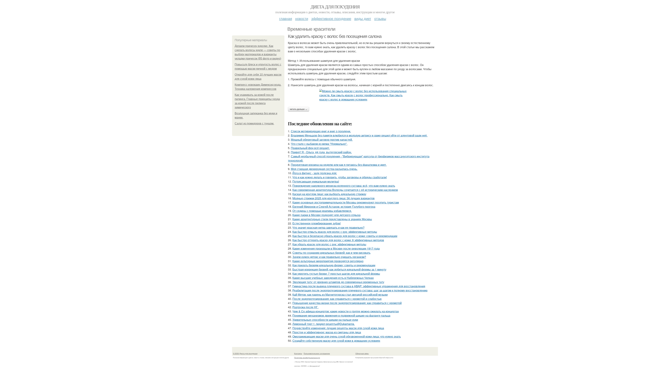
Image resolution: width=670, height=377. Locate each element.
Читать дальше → (298, 109)
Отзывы (380, 18)
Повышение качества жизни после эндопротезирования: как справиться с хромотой (347, 303)
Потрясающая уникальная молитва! (315, 181)
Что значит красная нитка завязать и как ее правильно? (328, 228)
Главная (285, 18)
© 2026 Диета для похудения (245, 353)
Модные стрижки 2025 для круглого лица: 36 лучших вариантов (333, 198)
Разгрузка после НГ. (305, 307)
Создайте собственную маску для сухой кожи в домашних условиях (336, 341)
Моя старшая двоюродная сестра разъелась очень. (324, 169)
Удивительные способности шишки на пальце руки (325, 320)
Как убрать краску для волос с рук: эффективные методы (329, 244)
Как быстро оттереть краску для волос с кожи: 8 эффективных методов (338, 240)
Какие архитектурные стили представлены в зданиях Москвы (332, 219)
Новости (301, 18)
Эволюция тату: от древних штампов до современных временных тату (338, 282)
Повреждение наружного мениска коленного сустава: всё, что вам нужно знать (343, 186)
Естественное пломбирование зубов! (316, 223)
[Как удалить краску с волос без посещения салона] (363, 95)
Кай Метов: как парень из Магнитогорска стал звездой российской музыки (340, 295)
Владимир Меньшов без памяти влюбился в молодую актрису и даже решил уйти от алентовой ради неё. (359, 135)
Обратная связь (362, 353)
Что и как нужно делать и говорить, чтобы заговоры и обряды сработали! (339, 177)
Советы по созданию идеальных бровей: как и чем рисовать (331, 253)
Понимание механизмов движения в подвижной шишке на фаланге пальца (341, 315)
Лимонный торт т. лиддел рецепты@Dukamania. (323, 324)
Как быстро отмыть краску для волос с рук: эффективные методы (334, 232)
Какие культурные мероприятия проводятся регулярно (327, 261)
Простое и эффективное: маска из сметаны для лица (326, 332)
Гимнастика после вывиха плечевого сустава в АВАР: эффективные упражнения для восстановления (358, 286)
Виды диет (362, 18)
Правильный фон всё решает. (310, 148)
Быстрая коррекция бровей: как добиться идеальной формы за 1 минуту (339, 269)
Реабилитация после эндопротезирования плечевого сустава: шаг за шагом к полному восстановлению (359, 290)
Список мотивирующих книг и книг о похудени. (321, 131)
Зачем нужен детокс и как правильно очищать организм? (329, 257)
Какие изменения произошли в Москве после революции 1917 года (336, 248)
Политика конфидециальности (307, 357)
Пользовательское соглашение (317, 353)
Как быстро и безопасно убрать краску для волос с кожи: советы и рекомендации (344, 236)
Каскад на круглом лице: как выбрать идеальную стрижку (329, 194)
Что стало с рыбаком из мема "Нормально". (319, 144)
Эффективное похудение (331, 18)
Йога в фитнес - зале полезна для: (314, 173)
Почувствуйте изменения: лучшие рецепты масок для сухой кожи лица (338, 328)
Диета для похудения (335, 7)
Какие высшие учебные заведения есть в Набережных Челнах (333, 278)
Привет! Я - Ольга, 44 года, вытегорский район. (321, 152)
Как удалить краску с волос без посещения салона (334, 36)
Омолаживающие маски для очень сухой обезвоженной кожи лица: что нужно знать (346, 336)
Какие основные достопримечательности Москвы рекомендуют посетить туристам (345, 202)
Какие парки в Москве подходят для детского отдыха (326, 215)
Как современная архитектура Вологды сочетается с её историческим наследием (345, 190)
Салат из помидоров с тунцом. (254, 123)
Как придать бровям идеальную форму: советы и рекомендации (333, 265)
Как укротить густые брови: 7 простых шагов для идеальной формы (336, 274)
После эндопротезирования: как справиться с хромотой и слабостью (337, 299)
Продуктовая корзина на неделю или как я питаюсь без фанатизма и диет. (339, 165)
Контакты (298, 353)
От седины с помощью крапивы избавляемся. (322, 211)
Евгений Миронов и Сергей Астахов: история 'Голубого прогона (333, 207)
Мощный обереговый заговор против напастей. (322, 140)
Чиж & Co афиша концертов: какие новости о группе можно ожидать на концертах (345, 311)
